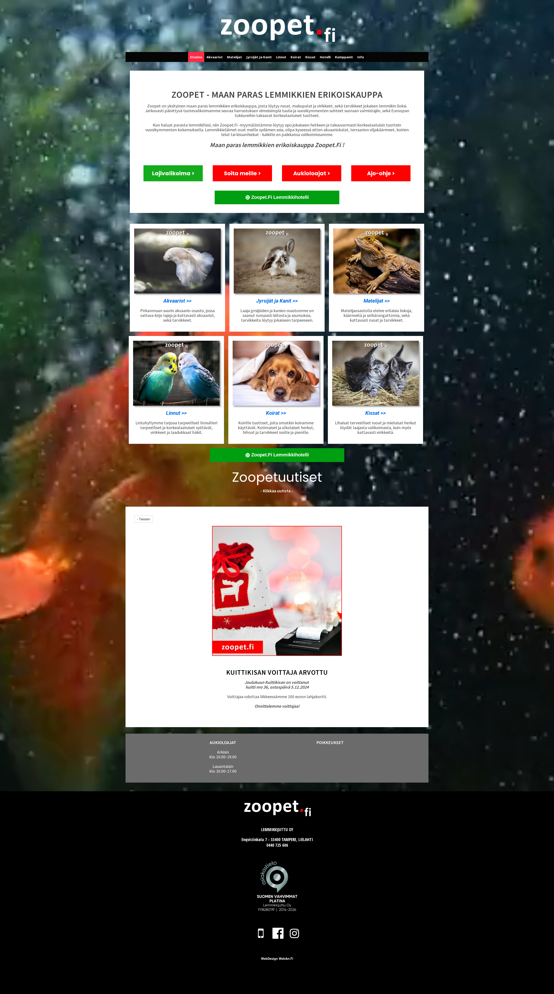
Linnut (281, 57)
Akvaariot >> (177, 301)
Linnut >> (176, 413)
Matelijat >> (377, 301)
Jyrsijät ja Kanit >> (277, 301)
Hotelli (325, 57)
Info (360, 57)
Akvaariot (214, 57)
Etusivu (196, 57)
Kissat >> (375, 413)
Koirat (296, 57)
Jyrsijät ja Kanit (259, 57)
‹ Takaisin (143, 519)
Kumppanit (344, 57)
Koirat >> (276, 413)
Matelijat (234, 57)
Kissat (310, 57)
